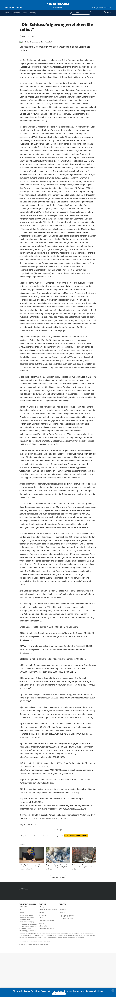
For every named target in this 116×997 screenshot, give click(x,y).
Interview (23, 907)
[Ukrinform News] (58, 4)
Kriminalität (43, 926)
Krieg (7, 13)
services (62, 912)
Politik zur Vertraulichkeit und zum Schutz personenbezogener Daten (67, 917)
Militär (42, 918)
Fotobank (19, 8)
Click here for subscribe (75, 836)
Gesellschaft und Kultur (47, 920)
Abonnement (9, 8)
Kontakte (63, 909)
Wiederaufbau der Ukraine (48, 909)
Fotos (21, 910)
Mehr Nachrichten (58, 877)
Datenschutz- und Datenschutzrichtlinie (87, 991)
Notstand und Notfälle (47, 929)
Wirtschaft (16, 13)
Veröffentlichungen (27, 904)
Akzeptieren (58, 994)
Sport (25, 13)
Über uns (63, 907)
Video (21, 912)
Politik (42, 912)
